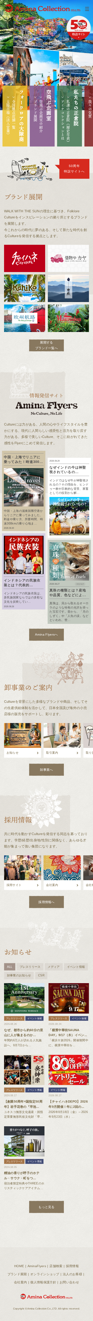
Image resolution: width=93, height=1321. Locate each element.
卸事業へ (46, 770)
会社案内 (20, 1282)
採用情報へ (46, 902)
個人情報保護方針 (43, 1282)
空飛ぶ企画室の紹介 (41, 116)
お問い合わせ (69, 1282)
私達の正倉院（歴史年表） (68, 122)
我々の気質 (90, 109)
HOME (19, 1266)
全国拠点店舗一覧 (13, 114)
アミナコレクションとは (62, 120)
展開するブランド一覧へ (46, 345)
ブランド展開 (35, 111)
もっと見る (46, 1207)
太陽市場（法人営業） (8, 118)
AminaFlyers (37, 1266)
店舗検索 (55, 1266)
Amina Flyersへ (46, 634)
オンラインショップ (44, 1274)
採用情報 (72, 1266)
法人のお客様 (72, 1274)
